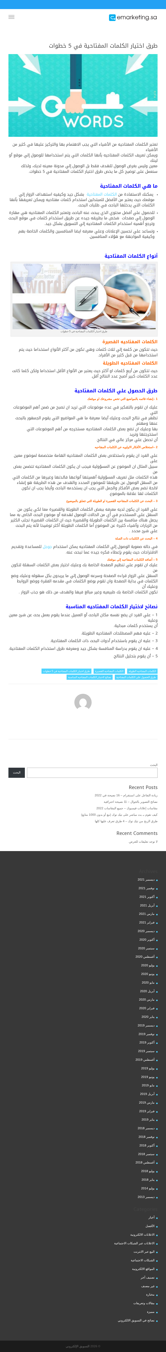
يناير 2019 (148, 1119)
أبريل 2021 (147, 905)
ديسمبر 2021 (146, 879)
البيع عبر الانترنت (144, 1251)
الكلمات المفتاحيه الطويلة (142, 671)
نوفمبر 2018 (147, 1136)
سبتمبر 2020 (146, 948)
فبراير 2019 (147, 1111)
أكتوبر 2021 (147, 896)
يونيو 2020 (148, 974)
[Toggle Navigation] (11, 17)
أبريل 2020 (147, 991)
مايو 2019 (148, 1085)
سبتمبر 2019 (146, 1051)
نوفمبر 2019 (147, 1034)
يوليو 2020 (148, 965)
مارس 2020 (147, 999)
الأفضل (150, 1226)
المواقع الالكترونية (143, 1269)
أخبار (151, 1217)
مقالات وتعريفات (144, 1303)
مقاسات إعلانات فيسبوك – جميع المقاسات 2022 (127, 808)
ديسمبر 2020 (146, 931)
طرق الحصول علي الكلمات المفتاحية (136, 677)
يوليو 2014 (148, 1188)
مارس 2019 (147, 1102)
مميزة (151, 1311)
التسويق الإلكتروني (77, 1346)
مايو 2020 (148, 982)
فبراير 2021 (147, 922)
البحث (154, 765)
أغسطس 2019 (145, 1059)
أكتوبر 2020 (147, 939)
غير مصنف (148, 1286)
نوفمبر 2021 (147, 888)
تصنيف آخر (148, 1277)
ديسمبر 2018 (146, 1128)
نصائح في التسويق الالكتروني (136, 1320)
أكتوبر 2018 (147, 1145)
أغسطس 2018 (145, 1162)
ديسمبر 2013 (146, 1197)
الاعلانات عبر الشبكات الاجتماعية (134, 1243)
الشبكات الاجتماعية (143, 1260)
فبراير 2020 (147, 1008)
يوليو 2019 (148, 1068)
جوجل (47, 546)
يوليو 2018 (148, 1171)
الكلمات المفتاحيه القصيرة (109, 671)
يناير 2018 (148, 1179)
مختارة (150, 1294)
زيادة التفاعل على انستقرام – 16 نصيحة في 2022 (126, 795)
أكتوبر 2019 (147, 1042)
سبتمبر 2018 (146, 1154)
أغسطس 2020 (145, 956)
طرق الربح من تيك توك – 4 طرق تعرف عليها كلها (126, 821)
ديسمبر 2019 (146, 1025)
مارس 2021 (147, 913)
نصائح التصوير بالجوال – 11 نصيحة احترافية (131, 801)
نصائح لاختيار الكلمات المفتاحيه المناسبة (89, 677)
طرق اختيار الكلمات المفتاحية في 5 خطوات (66, 671)
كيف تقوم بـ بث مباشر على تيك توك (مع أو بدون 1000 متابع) (119, 814)
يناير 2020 (148, 1016)
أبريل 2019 (147, 1094)
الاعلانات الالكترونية (142, 1234)
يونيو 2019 (148, 1077)
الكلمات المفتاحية (101, 194)
